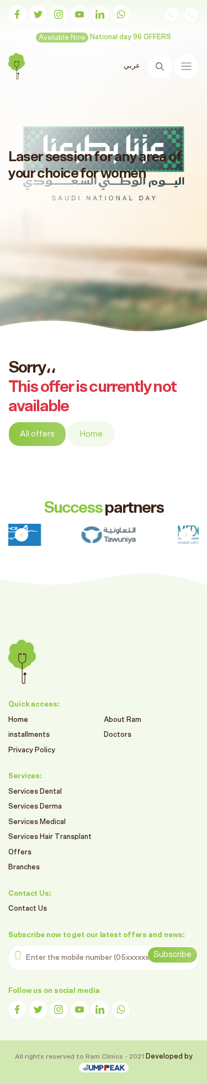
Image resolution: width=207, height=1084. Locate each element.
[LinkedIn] (100, 14)
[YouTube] (79, 14)
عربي (132, 66)
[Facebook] (17, 14)
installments (29, 734)
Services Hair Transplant (50, 837)
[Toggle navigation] (186, 66)
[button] (185, 535)
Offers (19, 852)
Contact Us (27, 908)
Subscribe (172, 954)
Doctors (117, 734)
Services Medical (37, 822)
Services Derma (35, 806)
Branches (24, 867)
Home (91, 434)
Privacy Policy (31, 750)
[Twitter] (38, 14)
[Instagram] (58, 14)
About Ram (122, 720)
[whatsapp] (121, 14)
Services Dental (35, 791)
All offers (37, 434)
